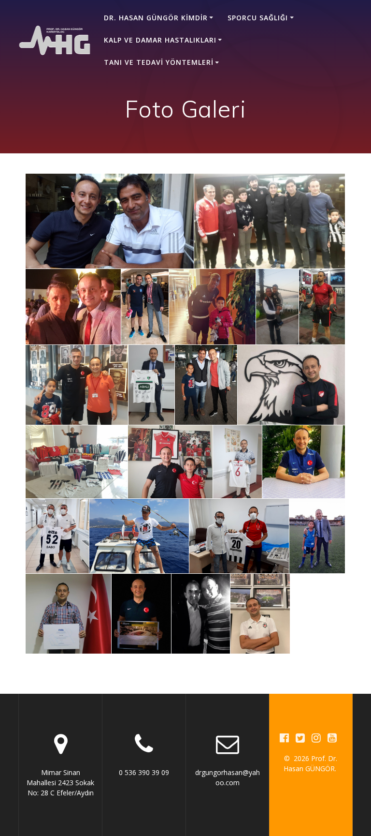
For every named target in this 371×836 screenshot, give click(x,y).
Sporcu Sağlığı (258, 17)
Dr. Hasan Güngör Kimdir (156, 17)
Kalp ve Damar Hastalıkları (160, 40)
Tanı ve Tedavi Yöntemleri (159, 62)
